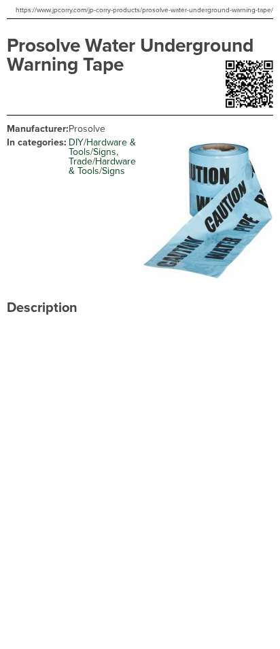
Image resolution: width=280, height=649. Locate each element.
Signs (104, 152)
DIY (76, 142)
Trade (80, 161)
